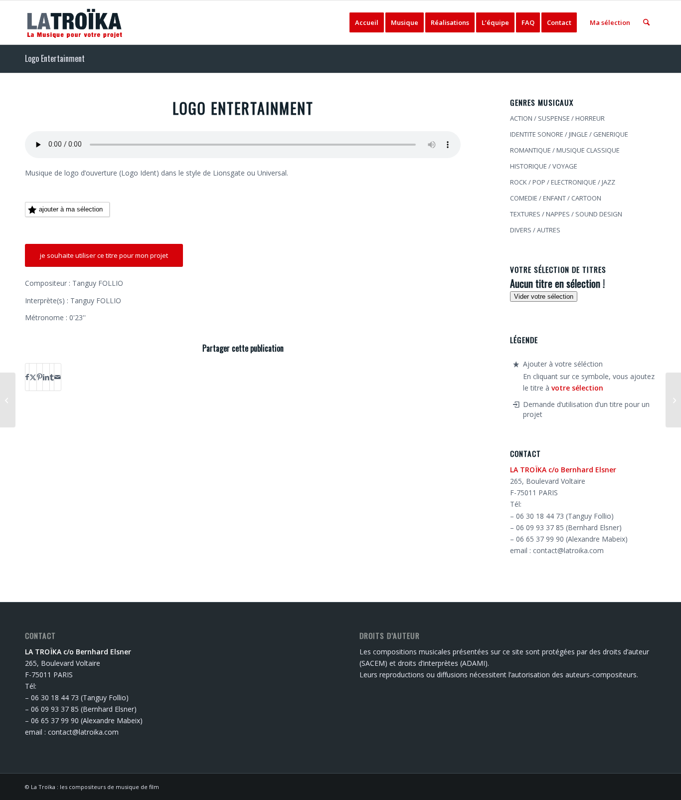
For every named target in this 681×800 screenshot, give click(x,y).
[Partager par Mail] (57, 377)
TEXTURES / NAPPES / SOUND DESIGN (566, 213)
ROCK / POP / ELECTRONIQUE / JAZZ (562, 182)
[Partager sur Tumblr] (52, 377)
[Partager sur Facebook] (27, 377)
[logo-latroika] (75, 22)
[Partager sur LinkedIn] (46, 377)
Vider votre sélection (543, 296)
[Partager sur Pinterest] (39, 377)
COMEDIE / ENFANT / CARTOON (555, 198)
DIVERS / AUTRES (535, 229)
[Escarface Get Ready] (7, 400)
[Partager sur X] (32, 377)
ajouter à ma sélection (71, 209)
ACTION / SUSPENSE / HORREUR (557, 118)
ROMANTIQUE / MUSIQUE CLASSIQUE (565, 150)
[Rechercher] (646, 22)
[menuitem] (366, 22)
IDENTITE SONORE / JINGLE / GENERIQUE (569, 134)
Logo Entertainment (55, 58)
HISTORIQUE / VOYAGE (543, 166)
